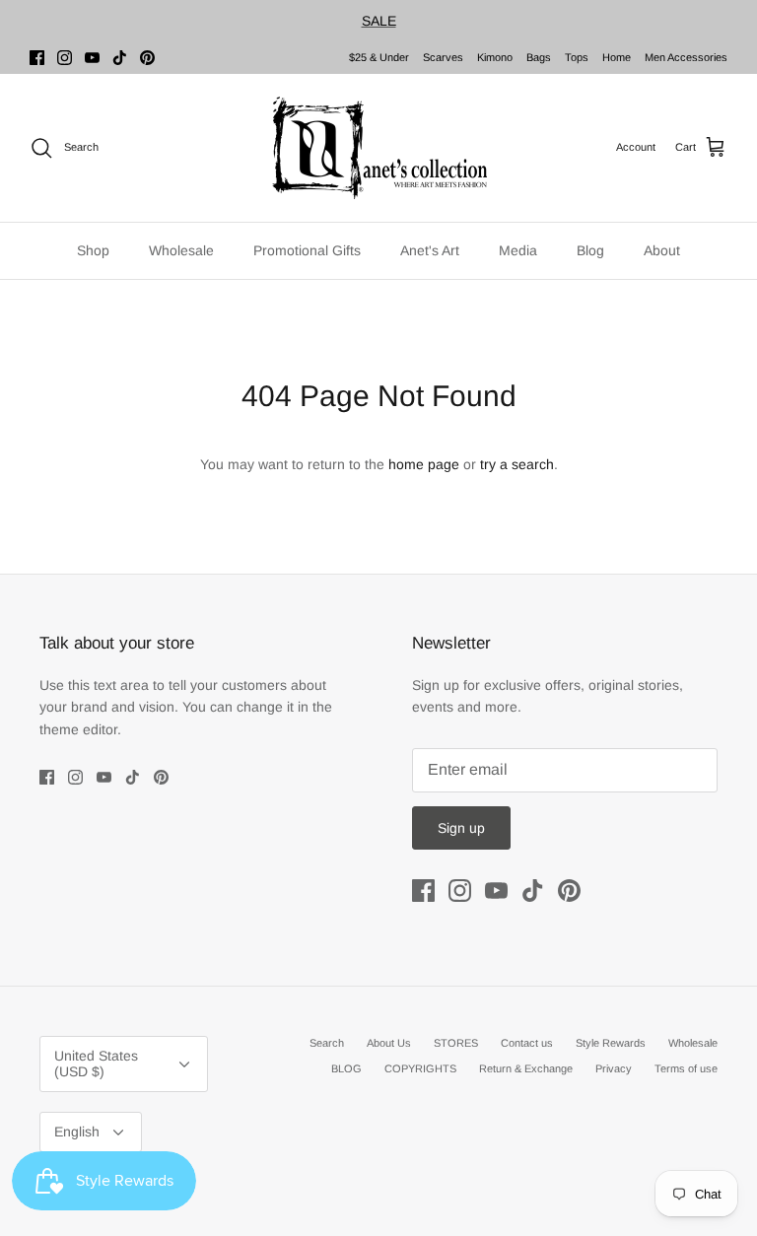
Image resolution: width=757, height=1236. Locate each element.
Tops (576, 57)
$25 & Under (379, 57)
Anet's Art (429, 250)
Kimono (495, 57)
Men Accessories (686, 57)
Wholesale (181, 250)
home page (423, 464)
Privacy (613, 1068)
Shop (93, 250)
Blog (590, 250)
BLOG (346, 1068)
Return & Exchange (526, 1068)
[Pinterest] (147, 57)
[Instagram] (64, 57)
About (662, 250)
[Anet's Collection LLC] (378, 148)
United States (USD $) (96, 1064)
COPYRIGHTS (420, 1068)
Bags (538, 57)
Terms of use (686, 1068)
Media (518, 250)
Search (327, 1043)
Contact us (527, 1043)
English (77, 1131)
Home (616, 57)
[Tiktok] (119, 57)
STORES (456, 1043)
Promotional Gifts (307, 250)
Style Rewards (611, 1043)
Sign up (461, 828)
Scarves (443, 57)
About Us (389, 1043)
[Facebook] (37, 57)
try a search (517, 464)
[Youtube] (92, 57)
